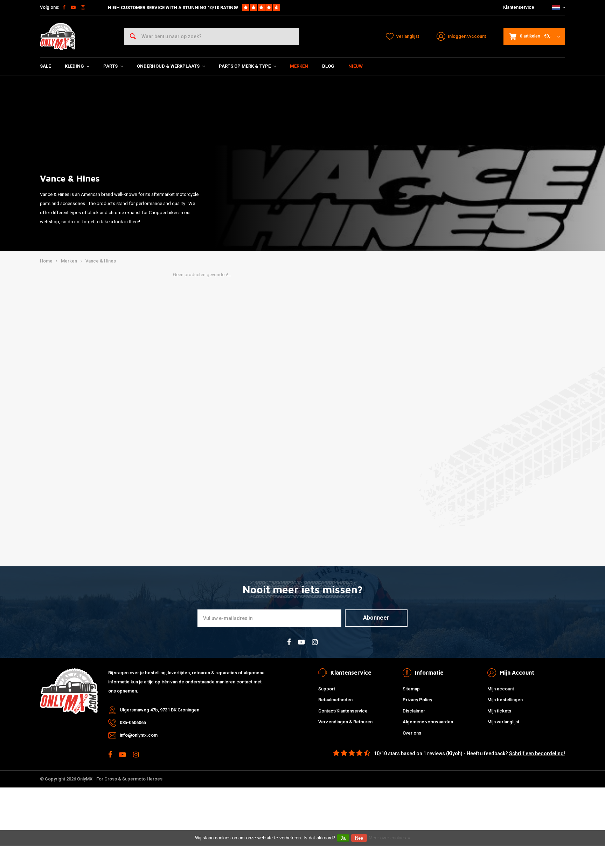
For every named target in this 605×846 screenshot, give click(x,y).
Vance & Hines (100, 261)
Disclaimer (414, 711)
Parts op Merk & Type (245, 66)
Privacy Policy (417, 699)
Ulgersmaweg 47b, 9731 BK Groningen (159, 709)
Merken (299, 66)
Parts (110, 66)
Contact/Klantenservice (343, 711)
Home (46, 261)
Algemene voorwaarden (428, 721)
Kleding (74, 66)
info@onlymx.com (139, 735)
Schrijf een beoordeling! (537, 753)
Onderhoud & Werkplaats (168, 66)
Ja (343, 838)
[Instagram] (83, 7)
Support (326, 688)
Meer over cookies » (389, 837)
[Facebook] (64, 7)
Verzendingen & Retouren (345, 721)
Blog (328, 66)
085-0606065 (133, 722)
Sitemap (411, 688)
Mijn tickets (499, 711)
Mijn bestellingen (505, 699)
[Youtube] (73, 7)
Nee (359, 838)
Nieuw (355, 66)
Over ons (412, 733)
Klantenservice (518, 7)
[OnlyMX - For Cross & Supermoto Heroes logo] (57, 36)
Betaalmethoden (335, 699)
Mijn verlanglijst (503, 721)
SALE (45, 66)
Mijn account (500, 688)
